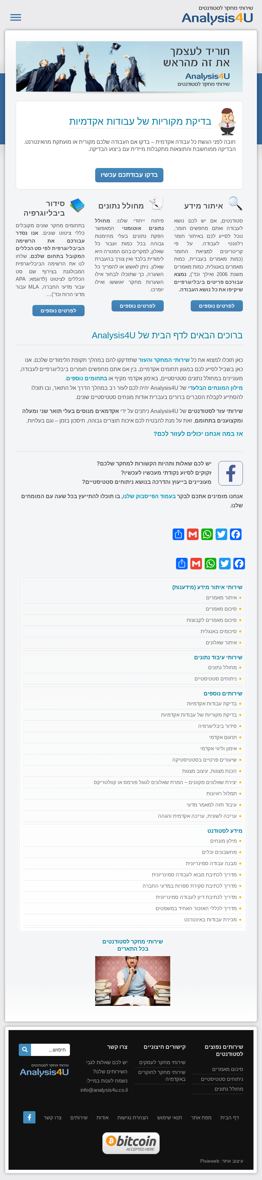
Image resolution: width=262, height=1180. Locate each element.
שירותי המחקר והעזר (164, 360)
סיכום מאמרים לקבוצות (212, 620)
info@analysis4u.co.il (104, 1090)
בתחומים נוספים (86, 378)
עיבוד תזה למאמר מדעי (212, 805)
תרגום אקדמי (223, 737)
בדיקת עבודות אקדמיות (212, 703)
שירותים (79, 1117)
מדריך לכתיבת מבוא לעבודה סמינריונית (194, 874)
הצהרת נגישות (132, 1117)
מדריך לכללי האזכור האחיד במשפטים (196, 908)
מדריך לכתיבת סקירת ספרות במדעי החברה (190, 886)
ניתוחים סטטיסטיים (215, 678)
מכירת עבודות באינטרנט (210, 919)
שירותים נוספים (223, 693)
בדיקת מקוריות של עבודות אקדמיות (199, 715)
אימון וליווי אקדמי (218, 748)
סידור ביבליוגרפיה (217, 726)
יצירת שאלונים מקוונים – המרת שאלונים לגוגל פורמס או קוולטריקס (165, 782)
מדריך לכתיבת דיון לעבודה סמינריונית (196, 897)
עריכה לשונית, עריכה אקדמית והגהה (197, 816)
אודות (102, 1117)
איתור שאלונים (221, 642)
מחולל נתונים (222, 667)
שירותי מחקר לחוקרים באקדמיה (162, 1075)
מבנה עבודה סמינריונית (211, 863)
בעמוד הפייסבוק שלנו (149, 496)
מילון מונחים (223, 841)
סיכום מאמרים (221, 609)
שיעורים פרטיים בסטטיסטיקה (204, 760)
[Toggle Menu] (15, 17)
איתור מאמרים (221, 597)
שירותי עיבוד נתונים (218, 657)
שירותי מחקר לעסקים (162, 1062)
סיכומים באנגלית (219, 631)
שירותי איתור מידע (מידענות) (207, 587)
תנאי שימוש (169, 1117)
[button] (129, 175)
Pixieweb (209, 1161)
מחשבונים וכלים (219, 852)
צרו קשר (52, 1117)
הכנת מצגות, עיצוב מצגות (209, 771)
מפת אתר (201, 1117)
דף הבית (229, 1117)
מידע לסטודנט (225, 831)
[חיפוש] (25, 1050)
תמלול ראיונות (221, 793)
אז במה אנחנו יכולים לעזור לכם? (198, 433)
